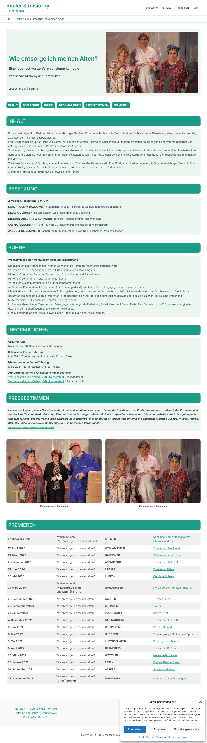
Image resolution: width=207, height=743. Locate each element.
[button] (200, 701)
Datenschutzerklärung (166, 737)
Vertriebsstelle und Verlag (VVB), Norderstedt (36, 376)
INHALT (13, 105)
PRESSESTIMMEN (97, 105)
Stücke (167, 7)
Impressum (182, 737)
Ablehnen (159, 729)
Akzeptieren (135, 729)
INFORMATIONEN (70, 105)
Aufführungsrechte (27, 712)
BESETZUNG (31, 105)
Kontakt (52, 708)
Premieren (182, 7)
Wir (196, 7)
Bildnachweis (49, 712)
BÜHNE (48, 105)
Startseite (152, 7)
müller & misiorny (27, 5)
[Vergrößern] (193, 35)
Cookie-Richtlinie (146, 737)
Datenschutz (37, 708)
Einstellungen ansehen (187, 729)
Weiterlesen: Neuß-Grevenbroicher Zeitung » (31, 427)
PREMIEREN (121, 105)
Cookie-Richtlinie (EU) (36, 717)
